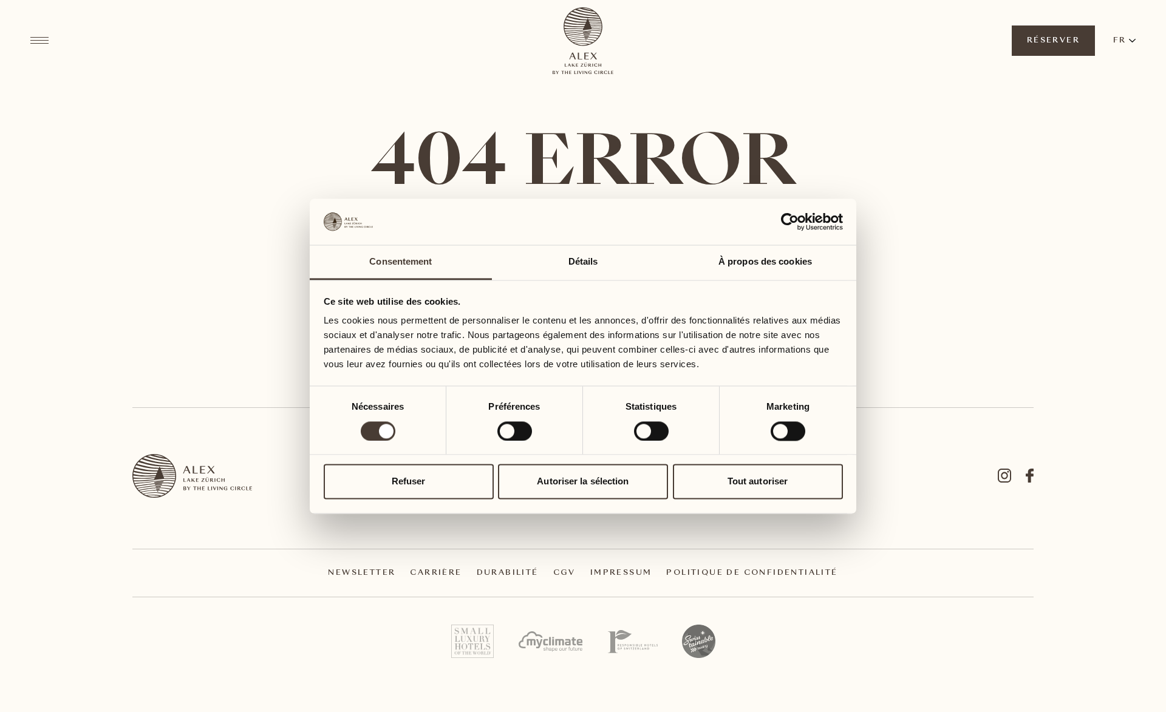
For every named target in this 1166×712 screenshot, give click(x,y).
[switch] (514, 430)
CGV (564, 573)
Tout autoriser (758, 481)
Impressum (621, 573)
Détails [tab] (583, 262)
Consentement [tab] (400, 262)
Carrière (436, 573)
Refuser (409, 481)
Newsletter (361, 573)
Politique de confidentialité (751, 573)
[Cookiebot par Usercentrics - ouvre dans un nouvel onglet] (790, 221)
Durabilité (508, 573)
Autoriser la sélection (583, 481)
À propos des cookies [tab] (765, 262)
